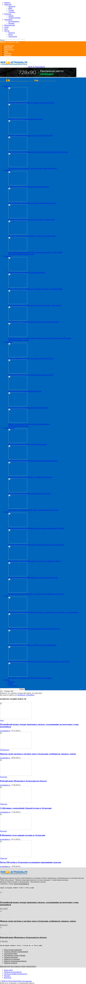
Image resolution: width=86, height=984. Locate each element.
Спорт (6, 27)
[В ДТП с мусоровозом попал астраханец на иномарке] (17, 442)
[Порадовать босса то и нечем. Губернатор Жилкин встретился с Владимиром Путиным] (17, 336)
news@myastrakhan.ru (21, 884)
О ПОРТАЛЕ (9, 46)
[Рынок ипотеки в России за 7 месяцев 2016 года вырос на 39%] (17, 373)
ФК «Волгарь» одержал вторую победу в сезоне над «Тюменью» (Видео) (34, 561)
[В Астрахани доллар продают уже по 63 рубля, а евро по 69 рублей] (17, 166)
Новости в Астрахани (12, 959)
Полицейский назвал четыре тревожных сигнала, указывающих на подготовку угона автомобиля (43, 612)
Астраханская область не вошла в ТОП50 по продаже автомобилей (32, 645)
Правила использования (13, 972)
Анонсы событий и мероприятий (16, 952)
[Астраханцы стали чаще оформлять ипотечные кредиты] (17, 406)
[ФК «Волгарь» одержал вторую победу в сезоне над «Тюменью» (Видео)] (17, 559)
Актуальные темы (10, 953)
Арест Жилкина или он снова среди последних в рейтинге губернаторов (34, 305)
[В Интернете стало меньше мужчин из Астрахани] (15, 829)
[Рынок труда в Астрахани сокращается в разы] (17, 389)
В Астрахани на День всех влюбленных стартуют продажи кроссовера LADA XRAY (39, 661)
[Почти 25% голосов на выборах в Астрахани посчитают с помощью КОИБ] (17, 287)
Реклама (11, 23)
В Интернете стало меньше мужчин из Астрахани (22, 835)
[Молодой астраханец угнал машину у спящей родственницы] (17, 475)
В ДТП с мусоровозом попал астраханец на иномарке (27, 444)
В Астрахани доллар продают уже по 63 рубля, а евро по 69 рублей (32, 168)
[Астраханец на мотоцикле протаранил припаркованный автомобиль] (17, 459)
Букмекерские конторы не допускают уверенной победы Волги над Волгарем (36, 545)
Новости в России (10, 963)
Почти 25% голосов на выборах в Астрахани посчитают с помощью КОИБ (35, 289)
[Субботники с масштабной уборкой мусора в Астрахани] (17, 185)
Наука (10, 34)
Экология (11, 6)
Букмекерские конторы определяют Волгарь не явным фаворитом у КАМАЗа (36, 528)
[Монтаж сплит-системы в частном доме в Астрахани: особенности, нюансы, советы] (15, 748)
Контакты (7, 55)
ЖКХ (10, 8)
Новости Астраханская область (15, 961)
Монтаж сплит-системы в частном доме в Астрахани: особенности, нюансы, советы (38, 754)
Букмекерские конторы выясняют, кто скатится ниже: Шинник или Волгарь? (36, 594)
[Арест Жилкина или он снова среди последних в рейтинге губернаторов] (17, 303)
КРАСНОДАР (5, 966)
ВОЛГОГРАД (31, 966)
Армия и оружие (14, 18)
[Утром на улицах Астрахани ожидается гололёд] (17, 117)
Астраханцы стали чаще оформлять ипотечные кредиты (28, 408)
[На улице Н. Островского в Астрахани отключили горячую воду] (17, 217)
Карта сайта (8, 970)
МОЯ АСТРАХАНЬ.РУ (10, 981)
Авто (6, 29)
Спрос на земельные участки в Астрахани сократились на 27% (30, 358)
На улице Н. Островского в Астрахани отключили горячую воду (31, 219)
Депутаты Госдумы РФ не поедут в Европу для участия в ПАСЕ (31, 103)
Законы (11, 16)
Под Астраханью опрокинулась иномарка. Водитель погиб (29, 493)
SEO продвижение (25, 981)
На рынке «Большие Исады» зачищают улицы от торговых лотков (32, 236)
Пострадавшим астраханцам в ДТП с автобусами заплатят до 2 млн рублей (35, 252)
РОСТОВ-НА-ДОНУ (18, 966)
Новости (7, 2)
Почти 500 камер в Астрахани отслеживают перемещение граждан (32, 203)
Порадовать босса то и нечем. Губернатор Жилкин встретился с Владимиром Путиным (39, 338)
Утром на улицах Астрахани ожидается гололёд (25, 119)
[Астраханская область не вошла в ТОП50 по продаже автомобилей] (17, 643)
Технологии (12, 36)
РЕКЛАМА (8, 48)
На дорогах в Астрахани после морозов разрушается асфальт (30, 678)
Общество (7, 4)
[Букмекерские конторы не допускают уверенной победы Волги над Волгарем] (17, 543)
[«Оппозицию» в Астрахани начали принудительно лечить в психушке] (17, 320)
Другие (6, 31)
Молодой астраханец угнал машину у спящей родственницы (30, 477)
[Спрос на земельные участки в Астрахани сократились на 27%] (17, 356)
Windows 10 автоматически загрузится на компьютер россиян (30, 135)
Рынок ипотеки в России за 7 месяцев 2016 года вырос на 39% (30, 375)
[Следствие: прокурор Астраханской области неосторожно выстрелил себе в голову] (17, 150)
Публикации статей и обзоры (14, 955)
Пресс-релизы (9, 49)
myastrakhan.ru (5, 731)
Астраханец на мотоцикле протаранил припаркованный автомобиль (33, 461)
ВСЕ (10, 254)
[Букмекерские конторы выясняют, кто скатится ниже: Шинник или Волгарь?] (17, 592)
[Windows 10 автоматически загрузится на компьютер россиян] (17, 134)
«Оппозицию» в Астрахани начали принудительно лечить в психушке (33, 322)
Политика (7, 14)
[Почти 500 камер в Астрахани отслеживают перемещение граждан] (17, 201)
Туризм (11, 10)
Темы (6, 51)
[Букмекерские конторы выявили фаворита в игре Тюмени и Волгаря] (17, 576)
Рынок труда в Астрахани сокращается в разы (24, 391)
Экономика (8, 19)
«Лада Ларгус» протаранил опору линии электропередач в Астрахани (33, 510)
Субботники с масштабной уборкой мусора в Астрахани (28, 187)
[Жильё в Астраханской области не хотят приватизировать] (17, 422)
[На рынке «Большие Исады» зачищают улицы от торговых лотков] (17, 234)
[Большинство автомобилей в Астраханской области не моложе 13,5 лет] (17, 627)
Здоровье (11, 12)
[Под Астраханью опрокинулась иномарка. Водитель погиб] (17, 492)
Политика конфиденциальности (15, 974)
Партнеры (7, 53)
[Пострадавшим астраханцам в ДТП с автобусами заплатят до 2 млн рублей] (17, 250)
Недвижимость (13, 21)
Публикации (4, 750)
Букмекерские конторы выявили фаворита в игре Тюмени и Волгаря (33, 577)
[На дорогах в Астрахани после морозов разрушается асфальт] (17, 676)
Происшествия (9, 25)
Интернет (3, 831)
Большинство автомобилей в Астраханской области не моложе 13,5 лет (34, 629)
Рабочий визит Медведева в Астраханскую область (26, 272)
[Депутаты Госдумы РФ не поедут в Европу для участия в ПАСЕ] (17, 101)
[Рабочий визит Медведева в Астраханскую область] (17, 271)
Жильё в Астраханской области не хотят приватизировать (29, 424)
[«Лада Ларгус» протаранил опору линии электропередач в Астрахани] (17, 508)
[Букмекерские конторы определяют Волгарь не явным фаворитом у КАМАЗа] (17, 526)
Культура (11, 33)
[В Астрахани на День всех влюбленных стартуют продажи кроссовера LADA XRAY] (17, 659)
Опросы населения (11, 957)
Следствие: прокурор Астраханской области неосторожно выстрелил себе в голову (38, 152)
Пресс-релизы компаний (13, 950)
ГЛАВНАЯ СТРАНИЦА (26, 695)
